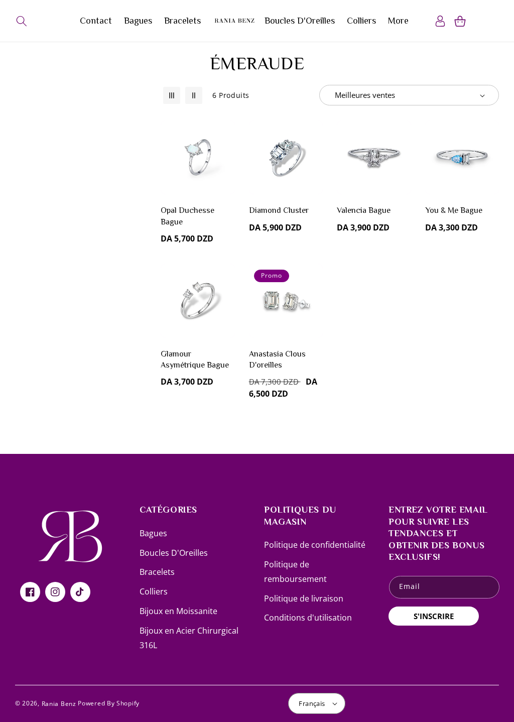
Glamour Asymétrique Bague (195, 359)
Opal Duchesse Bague (187, 216)
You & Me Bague (453, 210)
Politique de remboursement (295, 571)
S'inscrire (434, 616)
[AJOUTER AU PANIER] (225, 178)
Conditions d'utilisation (308, 617)
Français (312, 703)
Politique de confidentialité (314, 544)
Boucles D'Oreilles (174, 552)
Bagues (153, 533)
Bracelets (157, 571)
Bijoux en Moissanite (178, 611)
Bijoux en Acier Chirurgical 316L (189, 638)
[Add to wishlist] (225, 135)
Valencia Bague (364, 210)
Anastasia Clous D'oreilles (277, 359)
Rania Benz (59, 703)
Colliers (154, 591)
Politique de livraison (303, 598)
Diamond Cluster (279, 210)
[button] (21, 21)
